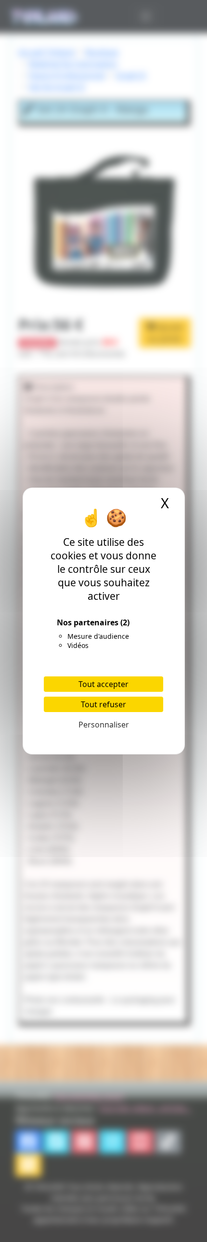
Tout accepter (103, 684)
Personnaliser (103, 724)
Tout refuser (103, 704)
